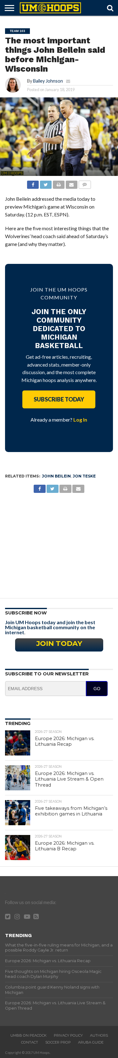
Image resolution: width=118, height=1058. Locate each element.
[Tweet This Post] (46, 183)
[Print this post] (59, 183)
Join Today (59, 643)
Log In (80, 420)
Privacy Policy (68, 1035)
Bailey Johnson (48, 81)
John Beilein (56, 476)
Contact (29, 1042)
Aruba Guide (91, 1042)
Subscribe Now (26, 613)
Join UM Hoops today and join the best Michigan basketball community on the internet (50, 627)
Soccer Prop (58, 1042)
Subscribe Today (59, 399)
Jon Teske (84, 476)
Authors (99, 1035)
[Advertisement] (59, 543)
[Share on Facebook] (33, 183)
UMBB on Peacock (28, 1035)
